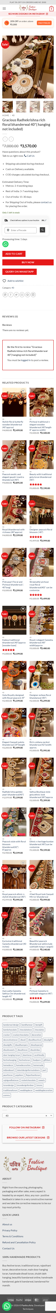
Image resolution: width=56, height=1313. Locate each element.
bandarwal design (11, 1025)
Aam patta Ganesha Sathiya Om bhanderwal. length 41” (14, 994)
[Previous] (7, 67)
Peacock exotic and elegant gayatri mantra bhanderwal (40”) (13, 477)
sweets (41, 1080)
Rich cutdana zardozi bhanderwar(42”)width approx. (40, 745)
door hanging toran (11, 1055)
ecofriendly (39, 1055)
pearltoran (8, 1075)
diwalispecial (36, 1045)
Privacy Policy (9, 1230)
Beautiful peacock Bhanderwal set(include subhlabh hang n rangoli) (41, 944)
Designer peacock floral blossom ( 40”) (41, 531)
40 (13, 115)
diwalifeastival (34, 1040)
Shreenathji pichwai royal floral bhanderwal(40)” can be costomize (41, 586)
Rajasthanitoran (33, 1075)
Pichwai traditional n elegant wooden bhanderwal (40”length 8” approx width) (40, 426)
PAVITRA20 (44, 23)
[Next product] (5, 139)
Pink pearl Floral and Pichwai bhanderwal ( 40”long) (12, 585)
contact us (46, 202)
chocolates (39, 1030)
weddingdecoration (43, 1090)
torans (39, 1085)
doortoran (27, 1055)
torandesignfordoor (25, 1085)
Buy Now (28, 262)
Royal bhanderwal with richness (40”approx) (13, 531)
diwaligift (48, 1040)
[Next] (48, 67)
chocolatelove (26, 1030)
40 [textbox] (26, 1115)
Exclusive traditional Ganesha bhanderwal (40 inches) (14, 944)
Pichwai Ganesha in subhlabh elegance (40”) (41, 992)
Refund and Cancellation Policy (19, 1242)
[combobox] (28, 1115)
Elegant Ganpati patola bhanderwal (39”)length (13, 743)
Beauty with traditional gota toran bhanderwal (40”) (41, 477)
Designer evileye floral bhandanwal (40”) (40, 696)
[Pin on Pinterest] (27, 294)
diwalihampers (21, 1045)
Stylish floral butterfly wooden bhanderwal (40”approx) (12, 424)
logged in (26, 360)
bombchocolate (10, 1030)
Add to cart (14, 253)
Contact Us (8, 1248)
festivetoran (24, 1060)
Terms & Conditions (12, 1236)
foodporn (37, 1060)
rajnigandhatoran (11, 1080)
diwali (23, 1040)
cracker (6, 1035)
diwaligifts (7, 1045)
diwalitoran (23, 1050)
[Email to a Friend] (22, 294)
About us (7, 1224)
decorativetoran (10, 1040)
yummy (6, 1095)
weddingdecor (26, 1090)
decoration (36, 1035)
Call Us (30, 155)
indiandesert (8, 1070)
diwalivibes (35, 1050)
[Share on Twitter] (16, 294)
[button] (4, 8)
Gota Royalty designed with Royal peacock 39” (13, 696)
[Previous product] (11, 139)
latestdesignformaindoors (28, 1070)
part (44, 1070)
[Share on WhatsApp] (5, 294)
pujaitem (19, 1075)
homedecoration (23, 1065)
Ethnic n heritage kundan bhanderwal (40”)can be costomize (42, 844)
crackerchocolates (21, 1035)
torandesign (8, 1085)
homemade (38, 1065)
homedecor (8, 1065)
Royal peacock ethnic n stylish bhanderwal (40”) (14, 895)
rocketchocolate (28, 1080)
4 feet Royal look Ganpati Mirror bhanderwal (42, 895)
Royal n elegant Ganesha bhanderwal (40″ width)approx (41, 643)
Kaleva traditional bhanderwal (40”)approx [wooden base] (14, 643)
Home (5, 115)
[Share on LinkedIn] (33, 294)
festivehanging (9, 1060)
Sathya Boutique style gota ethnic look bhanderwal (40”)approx (41, 795)
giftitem (47, 1060)
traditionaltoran (10, 1090)
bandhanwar (27, 1025)
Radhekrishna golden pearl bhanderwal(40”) (13, 793)
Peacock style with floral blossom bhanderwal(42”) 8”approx (14, 845)
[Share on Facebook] (10, 294)
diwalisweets (9, 1050)
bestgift (38, 1025)
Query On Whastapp (19, 271)
